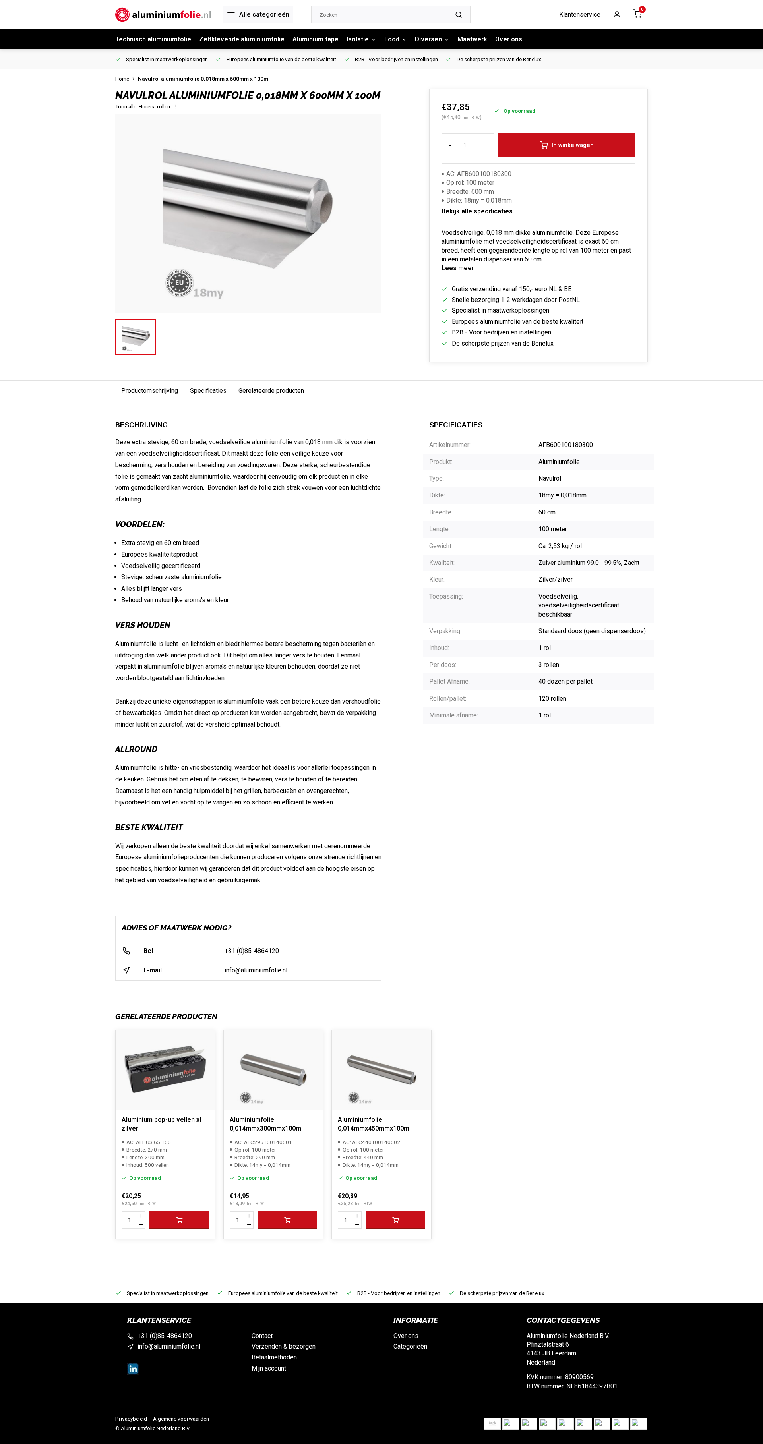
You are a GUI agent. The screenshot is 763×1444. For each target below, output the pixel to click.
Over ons (508, 39)
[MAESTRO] (602, 1424)
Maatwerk (472, 39)
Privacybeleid (131, 1418)
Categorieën (410, 1346)
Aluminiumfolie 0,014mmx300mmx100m (265, 1124)
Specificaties (208, 390)
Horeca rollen (154, 106)
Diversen (428, 39)
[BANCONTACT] (529, 1424)
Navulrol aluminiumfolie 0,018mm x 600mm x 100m (203, 78)
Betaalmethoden (274, 1357)
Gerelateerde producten (271, 390)
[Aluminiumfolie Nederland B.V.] (163, 15)
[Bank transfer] (492, 1424)
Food (391, 39)
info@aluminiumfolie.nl (256, 970)
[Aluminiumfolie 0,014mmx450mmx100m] (381, 1070)
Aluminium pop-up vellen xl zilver (161, 1124)
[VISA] (620, 1424)
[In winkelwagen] (179, 1220)
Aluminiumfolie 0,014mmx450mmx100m (373, 1124)
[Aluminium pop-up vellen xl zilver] (165, 1070)
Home (122, 78)
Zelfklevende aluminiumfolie (242, 39)
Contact (262, 1336)
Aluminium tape (315, 39)
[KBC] (565, 1424)
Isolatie (358, 39)
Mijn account (269, 1368)
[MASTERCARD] (583, 1424)
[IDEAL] (510, 1424)
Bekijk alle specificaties (477, 211)
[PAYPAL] (638, 1424)
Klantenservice (579, 14)
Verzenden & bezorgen (284, 1346)
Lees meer (458, 268)
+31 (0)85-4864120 (252, 951)
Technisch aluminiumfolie (153, 39)
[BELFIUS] (547, 1424)
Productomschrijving (149, 390)
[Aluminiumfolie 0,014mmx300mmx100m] (273, 1070)
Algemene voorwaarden (181, 1418)
